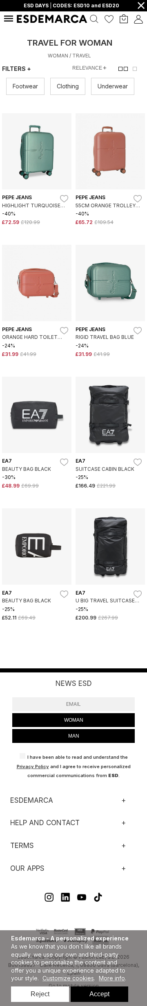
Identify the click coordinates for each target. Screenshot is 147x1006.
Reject (40, 994)
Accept (99, 994)
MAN (73, 736)
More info (112, 978)
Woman (58, 56)
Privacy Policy (33, 766)
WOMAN (73, 720)
